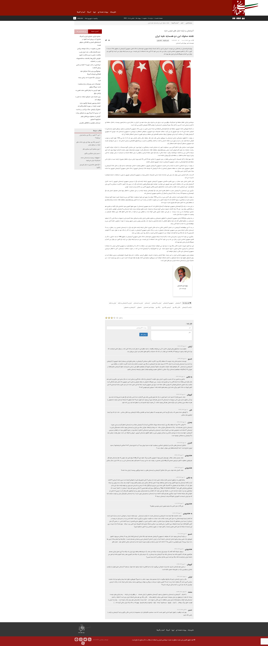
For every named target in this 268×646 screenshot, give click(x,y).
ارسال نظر (143, 334)
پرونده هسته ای (181, 630)
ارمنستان (147, 303)
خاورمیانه (191, 630)
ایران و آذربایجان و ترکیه (125, 303)
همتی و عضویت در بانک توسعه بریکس (89, 48)
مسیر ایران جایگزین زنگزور (91, 153)
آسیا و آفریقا (175, 23)
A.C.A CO (96, 640)
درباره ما (150, 18)
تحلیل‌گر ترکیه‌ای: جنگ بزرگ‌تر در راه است (88, 109)
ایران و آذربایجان (156, 303)
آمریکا (168, 630)
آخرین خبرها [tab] (95, 31)
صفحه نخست (159, 18)
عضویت (144, 18)
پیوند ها (138, 18)
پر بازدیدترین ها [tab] (81, 31)
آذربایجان (178, 303)
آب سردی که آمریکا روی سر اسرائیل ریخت (88, 113)
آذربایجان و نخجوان (129, 307)
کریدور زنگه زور (166, 307)
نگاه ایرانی (159, 40)
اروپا (173, 630)
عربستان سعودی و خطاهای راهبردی (90, 123)
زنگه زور (158, 307)
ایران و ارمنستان (138, 303)
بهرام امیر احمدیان (181, 43)
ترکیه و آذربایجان (187, 307)
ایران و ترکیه (112, 303)
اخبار (182, 23)
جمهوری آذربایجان (168, 303)
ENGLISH (80, 18)
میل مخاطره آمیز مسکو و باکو (91, 149)
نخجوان (139, 307)
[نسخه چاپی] (109, 40)
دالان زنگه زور (176, 307)
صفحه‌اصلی (189, 23)
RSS (125, 18)
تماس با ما (131, 18)
